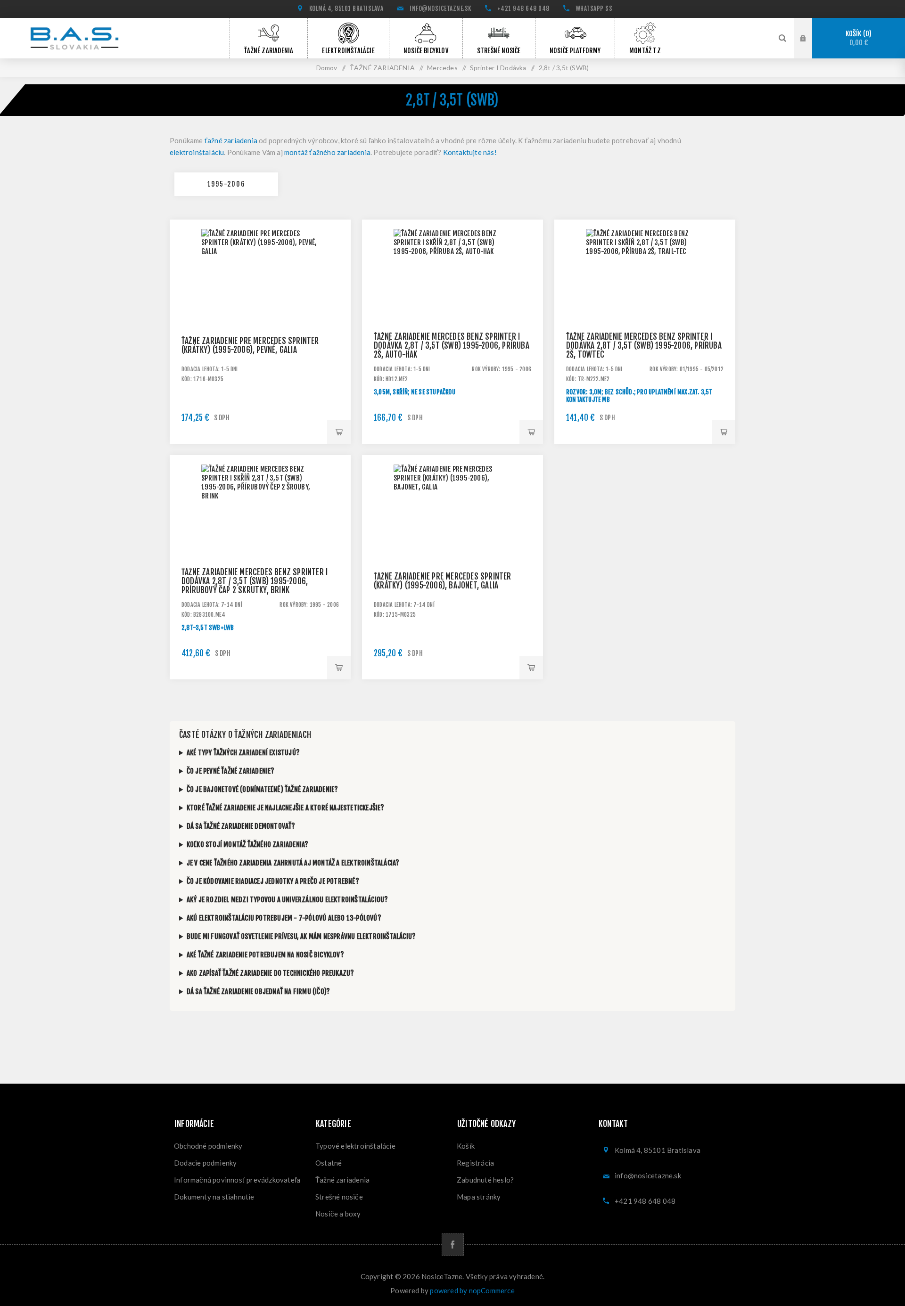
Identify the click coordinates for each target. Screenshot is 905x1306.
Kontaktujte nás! (470, 152)
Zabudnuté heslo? (485, 1179)
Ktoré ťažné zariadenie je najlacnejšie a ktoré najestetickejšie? (286, 807)
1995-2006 (226, 184)
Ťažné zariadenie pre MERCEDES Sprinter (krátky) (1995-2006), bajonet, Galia (442, 581)
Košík (857, 38)
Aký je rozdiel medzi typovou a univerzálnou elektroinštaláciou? (287, 899)
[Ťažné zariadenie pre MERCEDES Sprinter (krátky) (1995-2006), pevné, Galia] (260, 310)
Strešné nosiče (339, 1196)
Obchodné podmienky (208, 1146)
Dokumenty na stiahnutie (214, 1196)
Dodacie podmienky (205, 1163)
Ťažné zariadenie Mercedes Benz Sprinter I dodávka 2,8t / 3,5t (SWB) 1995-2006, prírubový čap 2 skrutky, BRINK (254, 581)
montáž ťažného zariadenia (327, 152)
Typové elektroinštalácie (355, 1146)
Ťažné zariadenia (342, 1179)
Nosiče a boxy (338, 1213)
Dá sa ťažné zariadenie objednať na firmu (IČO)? (258, 991)
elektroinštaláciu (197, 152)
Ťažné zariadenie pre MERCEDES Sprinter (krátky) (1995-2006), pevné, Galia (250, 345)
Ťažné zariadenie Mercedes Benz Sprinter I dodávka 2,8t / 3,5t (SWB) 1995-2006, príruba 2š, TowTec (644, 345)
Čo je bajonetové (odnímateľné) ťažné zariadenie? (262, 789)
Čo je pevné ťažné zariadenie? (231, 771)
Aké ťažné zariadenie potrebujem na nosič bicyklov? (265, 954)
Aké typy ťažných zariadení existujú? (243, 752)
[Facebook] (453, 1244)
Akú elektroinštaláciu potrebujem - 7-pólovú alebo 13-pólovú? (284, 918)
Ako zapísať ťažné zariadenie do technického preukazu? (270, 973)
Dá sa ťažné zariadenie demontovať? (241, 826)
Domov (326, 68)
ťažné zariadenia (231, 140)
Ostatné (328, 1163)
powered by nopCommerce (472, 1290)
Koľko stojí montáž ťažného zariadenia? (248, 844)
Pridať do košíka (339, 432)
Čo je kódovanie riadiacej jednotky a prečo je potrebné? (273, 881)
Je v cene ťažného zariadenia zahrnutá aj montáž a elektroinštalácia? (293, 862)
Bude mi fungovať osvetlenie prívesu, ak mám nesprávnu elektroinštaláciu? (301, 936)
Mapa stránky (479, 1196)
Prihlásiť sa (810, 37)
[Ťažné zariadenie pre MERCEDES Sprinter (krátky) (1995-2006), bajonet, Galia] (452, 545)
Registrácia (475, 1163)
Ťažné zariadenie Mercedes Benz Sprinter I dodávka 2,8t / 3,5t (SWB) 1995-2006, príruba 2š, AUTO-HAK (451, 345)
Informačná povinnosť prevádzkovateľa (237, 1179)
